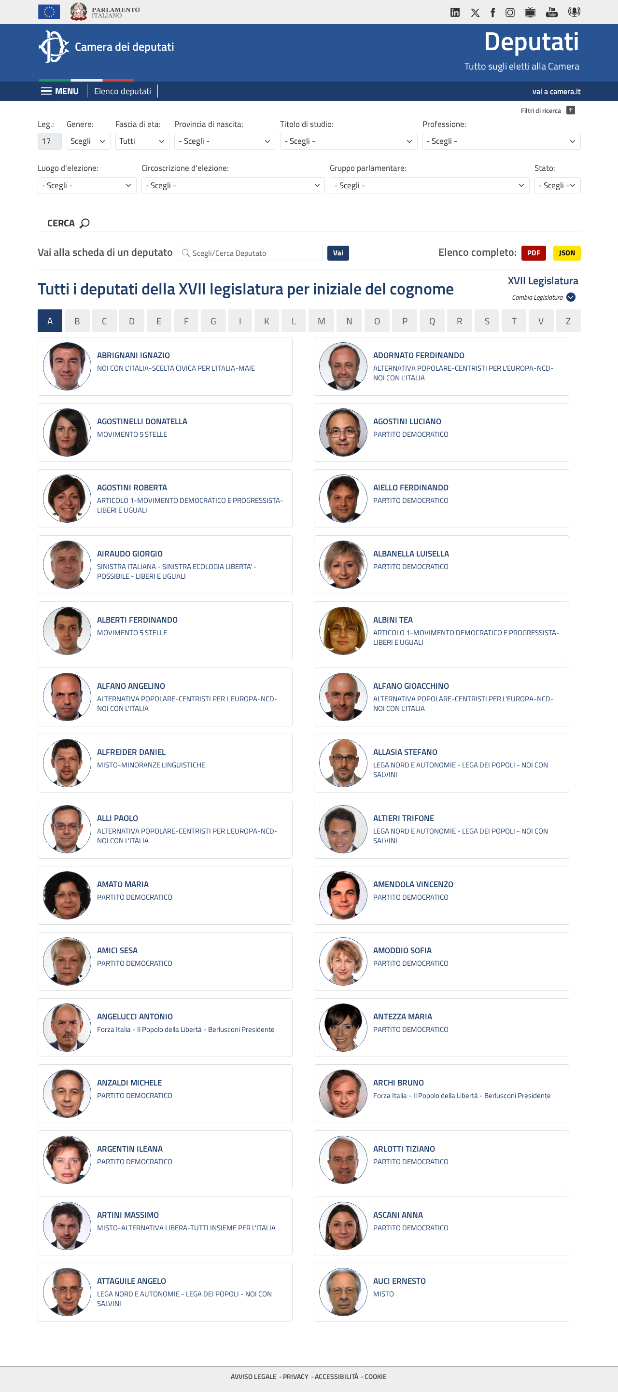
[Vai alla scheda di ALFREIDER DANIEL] (67, 763)
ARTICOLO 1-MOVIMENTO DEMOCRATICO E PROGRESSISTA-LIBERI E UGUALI (190, 505)
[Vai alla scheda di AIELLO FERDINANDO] (343, 498)
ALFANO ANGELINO (131, 686)
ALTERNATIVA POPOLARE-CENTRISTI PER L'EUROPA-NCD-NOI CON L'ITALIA (463, 372)
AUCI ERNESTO (399, 1281)
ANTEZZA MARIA (402, 1016)
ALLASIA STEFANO (405, 752)
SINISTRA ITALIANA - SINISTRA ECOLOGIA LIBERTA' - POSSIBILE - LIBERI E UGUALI (177, 571)
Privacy (296, 1376)
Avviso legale (254, 1376)
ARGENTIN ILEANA (130, 1149)
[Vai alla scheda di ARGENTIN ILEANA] (67, 1160)
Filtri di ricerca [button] (545, 110)
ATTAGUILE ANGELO (131, 1281)
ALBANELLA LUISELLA (411, 553)
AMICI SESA (117, 950)
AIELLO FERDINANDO (411, 487)
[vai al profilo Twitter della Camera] (475, 10)
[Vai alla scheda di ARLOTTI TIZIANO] (343, 1160)
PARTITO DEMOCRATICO (411, 434)
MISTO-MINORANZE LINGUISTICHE (151, 764)
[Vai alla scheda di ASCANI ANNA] (343, 1226)
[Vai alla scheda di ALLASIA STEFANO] (343, 763)
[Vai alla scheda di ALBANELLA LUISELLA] (343, 565)
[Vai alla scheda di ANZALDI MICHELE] (67, 1094)
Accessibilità (336, 1376)
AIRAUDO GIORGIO (130, 553)
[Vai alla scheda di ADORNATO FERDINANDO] (343, 366)
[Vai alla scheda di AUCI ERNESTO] (343, 1292)
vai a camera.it (557, 91)
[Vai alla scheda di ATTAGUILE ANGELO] (67, 1292)
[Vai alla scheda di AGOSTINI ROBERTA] (67, 498)
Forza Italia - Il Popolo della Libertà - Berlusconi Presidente (186, 1029)
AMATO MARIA (123, 884)
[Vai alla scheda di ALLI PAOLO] (67, 829)
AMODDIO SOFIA (402, 950)
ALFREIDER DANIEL (131, 752)
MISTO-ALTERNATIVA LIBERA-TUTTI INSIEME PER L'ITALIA (186, 1227)
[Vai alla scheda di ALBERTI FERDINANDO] (67, 631)
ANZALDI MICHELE (129, 1082)
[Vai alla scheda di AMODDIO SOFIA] (343, 961)
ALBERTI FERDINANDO (137, 620)
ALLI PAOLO (117, 818)
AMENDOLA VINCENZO (413, 884)
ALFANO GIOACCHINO (411, 686)
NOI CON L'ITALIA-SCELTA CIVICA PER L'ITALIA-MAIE (176, 368)
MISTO (383, 1293)
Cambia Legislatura (538, 297)
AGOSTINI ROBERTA (132, 487)
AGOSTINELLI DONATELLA (142, 421)
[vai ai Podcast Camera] (572, 10)
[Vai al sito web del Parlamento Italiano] (104, 10)
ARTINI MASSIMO (128, 1215)
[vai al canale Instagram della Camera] (510, 10)
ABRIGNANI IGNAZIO (133, 355)
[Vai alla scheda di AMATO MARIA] (67, 895)
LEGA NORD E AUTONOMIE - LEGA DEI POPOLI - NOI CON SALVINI (460, 769)
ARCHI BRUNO (398, 1082)
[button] (533, 253)
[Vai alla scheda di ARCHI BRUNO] (343, 1094)
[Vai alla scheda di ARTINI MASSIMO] (67, 1226)
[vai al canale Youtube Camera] (551, 10)
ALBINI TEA (393, 620)
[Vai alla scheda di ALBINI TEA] (343, 631)
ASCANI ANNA (398, 1215)
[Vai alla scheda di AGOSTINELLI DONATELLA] (67, 432)
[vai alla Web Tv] (530, 10)
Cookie (376, 1376)
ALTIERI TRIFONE (403, 818)
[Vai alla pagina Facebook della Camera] (492, 10)
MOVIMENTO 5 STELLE (132, 434)
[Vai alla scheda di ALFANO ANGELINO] (67, 697)
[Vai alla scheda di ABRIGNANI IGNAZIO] (67, 366)
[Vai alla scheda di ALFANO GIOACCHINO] (343, 697)
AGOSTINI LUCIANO (407, 421)
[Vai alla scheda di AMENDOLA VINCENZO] (343, 895)
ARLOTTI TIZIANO (404, 1149)
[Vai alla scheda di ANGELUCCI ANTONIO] (67, 1027)
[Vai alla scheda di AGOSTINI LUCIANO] (343, 432)
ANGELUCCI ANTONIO (135, 1016)
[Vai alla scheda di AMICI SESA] (67, 961)
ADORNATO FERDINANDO (418, 355)
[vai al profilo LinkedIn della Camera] (457, 10)
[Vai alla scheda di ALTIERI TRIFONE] (343, 829)
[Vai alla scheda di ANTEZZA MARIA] (343, 1027)
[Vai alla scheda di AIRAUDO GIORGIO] (67, 565)
